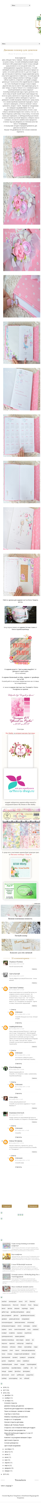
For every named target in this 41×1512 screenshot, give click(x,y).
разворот (23, 1357)
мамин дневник (19, 1336)
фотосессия (5, 1375)
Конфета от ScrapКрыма (12, 1419)
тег (36, 1368)
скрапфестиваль (16, 1368)
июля (6, 1454)
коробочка (28, 1333)
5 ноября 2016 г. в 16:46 (22, 1130)
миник (28, 1340)
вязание (17, 1308)
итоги (19, 1326)
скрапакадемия (31, 1364)
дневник (24, 54)
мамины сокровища (8, 1340)
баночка (32, 1301)
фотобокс (18, 1371)
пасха (3, 1354)
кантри (34, 1326)
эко (21, 1378)
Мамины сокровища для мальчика (16, 1417)
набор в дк (20, 1343)
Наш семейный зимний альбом (22, 1287)
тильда (4, 1371)
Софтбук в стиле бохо (12, 1414)
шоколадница (13, 1378)
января (7, 1471)
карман (4, 1329)
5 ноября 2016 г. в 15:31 (16, 1115)
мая (6, 1460)
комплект (35, 1329)
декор (28, 1312)
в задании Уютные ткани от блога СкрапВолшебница (24, 628)
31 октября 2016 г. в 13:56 (23, 1055)
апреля (7, 1463)
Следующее (6, 1206)
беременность (6, 1305)
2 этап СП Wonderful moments (22, 1264)
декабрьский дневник (17, 1312)
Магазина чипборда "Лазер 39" (21, 854)
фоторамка (26, 1371)
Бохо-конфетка (17, 1254)
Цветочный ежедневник (12, 1446)
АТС (26, 1301)
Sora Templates (15, 1496)
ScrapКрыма (23, 124)
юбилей (26, 1378)
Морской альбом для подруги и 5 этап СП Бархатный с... (18, 1434)
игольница (30, 1322)
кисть (10, 1329)
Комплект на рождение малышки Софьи (18, 1437)
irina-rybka (13, 1097)
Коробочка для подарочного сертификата (18, 1408)
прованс (15, 1357)
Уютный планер (21, 936)
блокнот (23, 1305)
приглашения (6, 1357)
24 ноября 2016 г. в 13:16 (16, 1143)
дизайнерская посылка (27, 1315)
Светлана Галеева (16, 988)
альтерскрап (12, 1301)
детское (18, 54)
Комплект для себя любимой (21, 953)
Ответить (34, 969)
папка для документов (28, 1350)
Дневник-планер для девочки (14, 1406)
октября (7, 1401)
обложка (12, 1347)
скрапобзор (5, 1368)
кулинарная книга (7, 1336)
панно (17, 1350)
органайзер (27, 1347)
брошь (36, 1305)
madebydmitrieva (15, 1026)
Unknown (18, 1012)
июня (6, 1457)
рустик (4, 1361)
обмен (20, 1347)
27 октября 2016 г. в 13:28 (17, 989)
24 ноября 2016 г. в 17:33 (22, 1160)
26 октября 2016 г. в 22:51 (17, 976)
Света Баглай (14, 974)
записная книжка (20, 1322)
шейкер (4, 1378)
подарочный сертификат (21, 1354)
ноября (7, 1398)
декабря (7, 1395)
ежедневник (25, 1319)
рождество (31, 1357)
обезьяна (5, 1347)
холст (12, 1375)
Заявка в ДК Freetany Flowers (14, 1425)
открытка (4, 1350)
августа (7, 1452)
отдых (35, 1347)
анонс (20, 1301)
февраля (8, 1468)
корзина (19, 1333)
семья (16, 1364)
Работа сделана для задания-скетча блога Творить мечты (20, 601)
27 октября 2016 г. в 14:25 (17, 1028)
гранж (32, 1308)
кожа (28, 1329)
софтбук (25, 1368)
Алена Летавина (15, 1141)
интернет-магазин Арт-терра (25, 733)
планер (30, 54)
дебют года (5, 1312)
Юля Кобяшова (15, 1067)
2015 (4, 1474)
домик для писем (14, 1319)
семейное (26, 1361)
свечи (18, 1361)
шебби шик (20, 1375)
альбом (4, 1301)
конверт (4, 1333)
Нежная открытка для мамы (13, 1422)
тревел (10, 1371)
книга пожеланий (19, 1329)
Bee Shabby (9, 733)
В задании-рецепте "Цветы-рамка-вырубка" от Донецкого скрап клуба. (20, 670)
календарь (27, 1326)
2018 (4, 1387)
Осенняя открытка (10, 1403)
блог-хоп (15, 1305)
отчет (11, 1350)
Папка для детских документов (14, 1430)
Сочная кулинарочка (11, 1443)
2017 (4, 1390)
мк (33, 1340)
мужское (12, 1343)
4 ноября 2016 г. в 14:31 (16, 1099)
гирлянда (25, 1308)
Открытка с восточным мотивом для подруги (19, 1428)
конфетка (12, 1333)
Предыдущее (33, 1206)
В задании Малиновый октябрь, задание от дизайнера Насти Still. (20, 678)
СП (31, 1368)
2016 (4, 1393)
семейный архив (7, 1364)
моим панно (23, 108)
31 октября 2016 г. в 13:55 (23, 1014)
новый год (29, 1343)
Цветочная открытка (11, 1440)
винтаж (10, 1308)
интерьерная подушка (8, 1326)
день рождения (6, 1315)
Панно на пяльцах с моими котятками (17, 1411)
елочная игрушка (7, 1322)
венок (3, 1308)
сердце (22, 1364)
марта (7, 1465)
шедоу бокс (29, 1375)
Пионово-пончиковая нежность (20, 919)
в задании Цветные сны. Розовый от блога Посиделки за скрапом (23, 688)
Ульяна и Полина (16, 962)
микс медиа (19, 1340)
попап (33, 1354)
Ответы (13, 1009)
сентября (8, 1449)
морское (4, 1343)
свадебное (11, 1361)
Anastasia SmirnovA (16, 1113)
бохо (29, 1305)
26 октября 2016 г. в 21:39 (17, 964)
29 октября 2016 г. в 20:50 (17, 1069)
